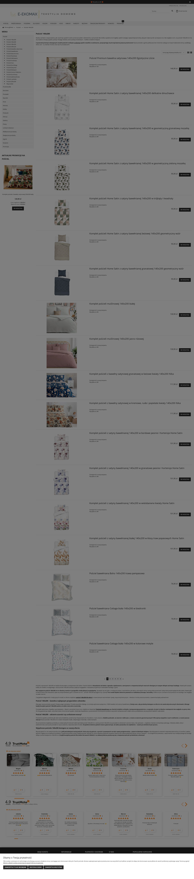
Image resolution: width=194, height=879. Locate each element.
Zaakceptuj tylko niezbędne (15, 867)
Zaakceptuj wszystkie (53, 867)
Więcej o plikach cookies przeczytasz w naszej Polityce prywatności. (23, 863)
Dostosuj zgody (36, 867)
